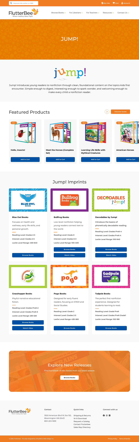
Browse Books (57, 13)
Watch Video (69, 255)
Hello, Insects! (18, 150)
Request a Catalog (82, 421)
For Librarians (75, 13)
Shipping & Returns (82, 415)
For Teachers (91, 13)
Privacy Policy (112, 438)
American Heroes (125, 150)
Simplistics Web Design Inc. (45, 438)
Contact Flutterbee (82, 424)
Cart (117, 3)
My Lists (107, 3)
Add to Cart (25, 159)
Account (126, 3)
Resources (107, 13)
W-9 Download (80, 418)
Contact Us (122, 13)
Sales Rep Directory (82, 427)
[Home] (23, 12)
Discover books (120, 112)
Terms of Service (124, 438)
